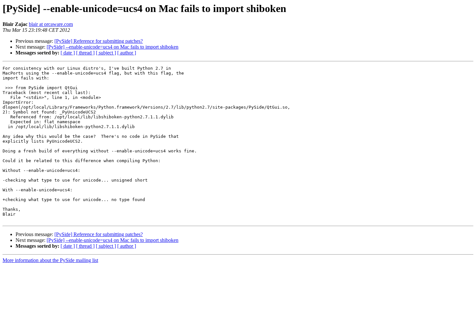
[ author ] (126, 52)
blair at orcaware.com (51, 24)
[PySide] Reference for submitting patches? (98, 41)
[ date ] (68, 52)
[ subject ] (106, 52)
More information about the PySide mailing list (50, 260)
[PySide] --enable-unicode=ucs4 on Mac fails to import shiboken (112, 47)
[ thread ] (85, 52)
